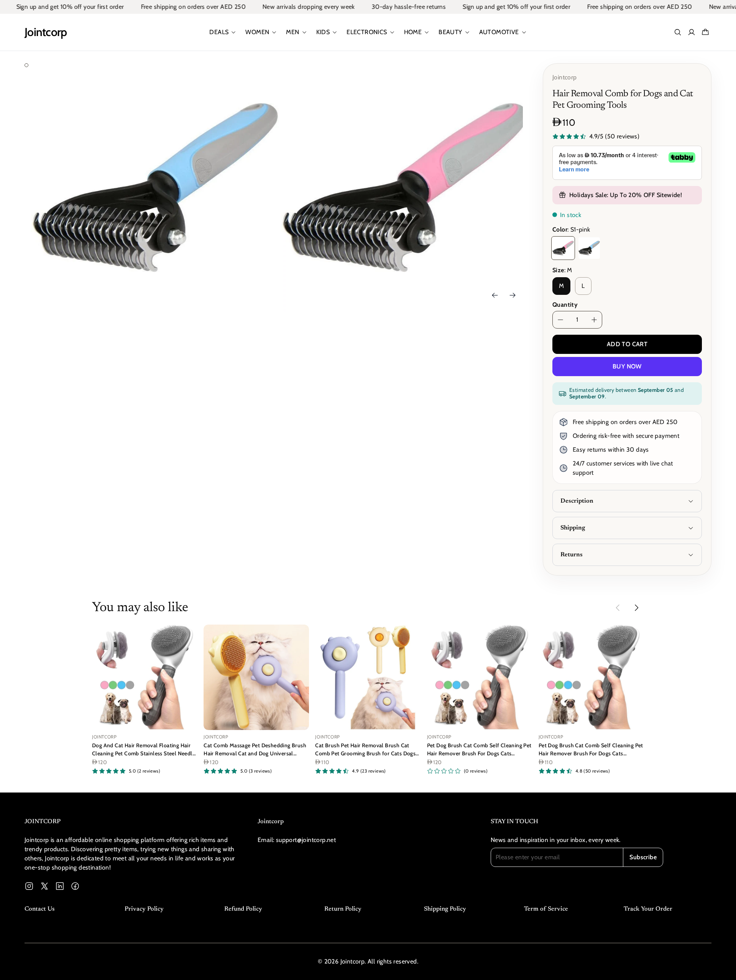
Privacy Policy (144, 909)
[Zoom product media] (262, 79)
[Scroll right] (636, 607)
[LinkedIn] (59, 886)
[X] (44, 886)
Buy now (627, 366)
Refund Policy (243, 909)
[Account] (691, 32)
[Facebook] (75, 886)
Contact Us (39, 909)
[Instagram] (29, 886)
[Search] (678, 32)
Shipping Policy (445, 909)
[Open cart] (705, 32)
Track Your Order (648, 909)
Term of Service (546, 909)
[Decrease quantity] (560, 319)
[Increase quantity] (594, 319)
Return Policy (342, 909)
